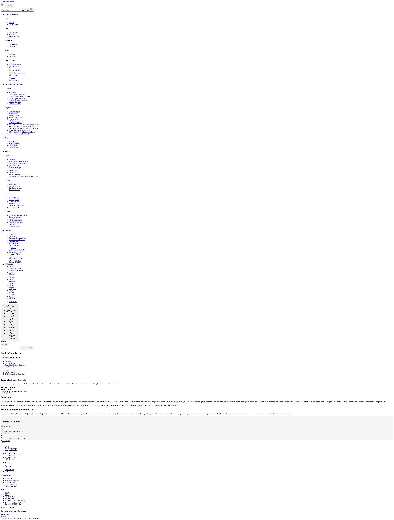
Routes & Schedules (18, 73)
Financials (12, 172)
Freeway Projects (14, 112)
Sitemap (3, 516)
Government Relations (16, 169)
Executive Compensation (17, 205)
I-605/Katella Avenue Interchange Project (22, 132)
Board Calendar (14, 201)
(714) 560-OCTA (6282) (17, 249)
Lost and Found (14, 242)
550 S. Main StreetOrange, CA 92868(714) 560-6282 (11, 450)
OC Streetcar (13, 33)
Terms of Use (9, 498)
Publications (13, 145)
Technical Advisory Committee (15, 374)
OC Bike (12, 54)
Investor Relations (15, 167)
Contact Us (12, 234)
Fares (13, 78)
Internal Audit (13, 171)
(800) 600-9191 (10, 459)
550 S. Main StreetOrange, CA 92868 (15, 260)
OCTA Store (13, 236)
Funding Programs (15, 102)
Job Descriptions (14, 190)
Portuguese (12, 289)
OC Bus (11, 23)
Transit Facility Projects (16, 117)
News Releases (14, 142)
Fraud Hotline (13, 243)
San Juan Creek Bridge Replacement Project (23, 128)
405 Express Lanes (15, 66)
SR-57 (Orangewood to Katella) (19, 134)
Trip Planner (15, 70)
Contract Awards (14, 226)
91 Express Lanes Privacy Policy (15, 500)
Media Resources (14, 144)
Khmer (11, 283)
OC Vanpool (13, 46)
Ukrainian (12, 298)
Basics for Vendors (15, 217)
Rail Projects (13, 113)
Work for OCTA (14, 184)
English (11, 272)
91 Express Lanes (15, 64)
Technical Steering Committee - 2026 (13, 431)
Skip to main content (7, 2)
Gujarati (11, 278)
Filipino (11, 274)
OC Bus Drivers (14, 186)
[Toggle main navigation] (9, 6)
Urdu (10, 300)
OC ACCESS (13, 24)
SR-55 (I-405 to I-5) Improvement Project (22, 126)
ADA (7, 495)
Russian (11, 292)
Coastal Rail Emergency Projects (19, 130)
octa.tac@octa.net (7, 393)
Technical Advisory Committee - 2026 (13, 439)
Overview (12, 159)
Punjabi (11, 291)
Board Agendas (14, 200)
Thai (10, 296)
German (11, 276)
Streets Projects (14, 115)
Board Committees (11, 484)
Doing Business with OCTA (18, 215)
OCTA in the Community (17, 163)
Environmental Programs (17, 94)
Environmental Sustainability (18, 161)
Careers (7, 468)
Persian (11, 287)
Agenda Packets (10, 363)
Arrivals (14, 75)
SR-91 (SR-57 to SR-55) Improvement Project (24, 124)
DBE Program (13, 224)
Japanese (12, 281)
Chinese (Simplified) (15, 268)
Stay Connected (10, 367)
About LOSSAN (14, 174)
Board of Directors (15, 198)
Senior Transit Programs (17, 98)
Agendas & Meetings (12, 480)
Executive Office (14, 203)
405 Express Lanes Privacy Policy (16, 502)
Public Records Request (17, 240)
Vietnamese (13, 302)
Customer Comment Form (17, 238)
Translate (11, 264)
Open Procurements (15, 219)
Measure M (12, 92)
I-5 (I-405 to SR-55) (15, 123)
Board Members (10, 482)
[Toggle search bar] (4, 344)
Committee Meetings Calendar (15, 365)
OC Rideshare (13, 44)
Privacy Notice (10, 497)
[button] (199, 14)
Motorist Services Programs (18, 100)
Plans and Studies (14, 104)
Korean (11, 285)
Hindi (11, 279)
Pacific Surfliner (14, 36)
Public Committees (15, 165)
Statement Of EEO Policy (13, 504)
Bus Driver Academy (16, 188)
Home (7, 370)
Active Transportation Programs (19, 96)
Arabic (11, 266)
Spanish (11, 294)
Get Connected (14, 245)
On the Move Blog (15, 147)
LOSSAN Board (14, 207)
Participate (8, 478)
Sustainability (9, 470)
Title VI (7, 493)
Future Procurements (15, 221)
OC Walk (12, 56)
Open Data (8, 471)
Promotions (15, 80)
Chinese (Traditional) (16, 270)
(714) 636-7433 (10, 455)
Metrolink (12, 34)
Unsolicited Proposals (16, 222)
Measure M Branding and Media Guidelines (23, 176)
